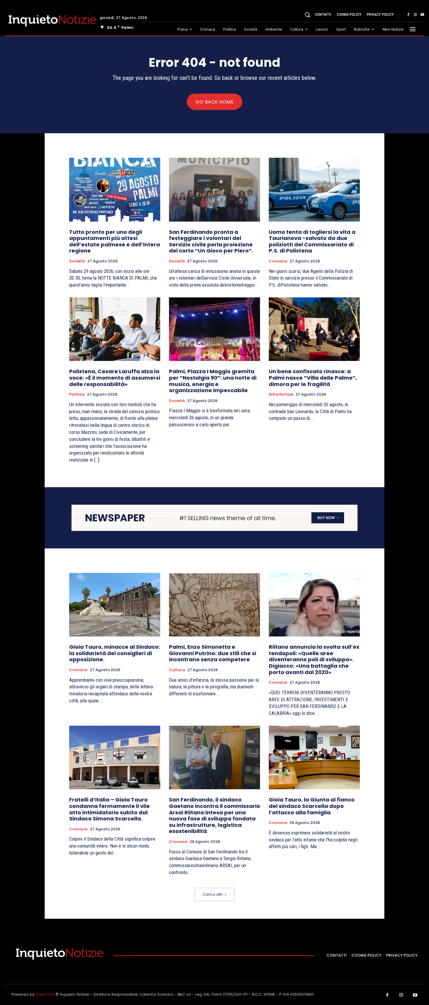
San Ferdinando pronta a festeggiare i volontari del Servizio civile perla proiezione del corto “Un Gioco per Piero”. (211, 241)
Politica (77, 394)
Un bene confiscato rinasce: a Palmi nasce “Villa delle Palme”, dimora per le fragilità (313, 377)
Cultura (177, 670)
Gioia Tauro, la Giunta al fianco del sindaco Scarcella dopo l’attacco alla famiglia (312, 806)
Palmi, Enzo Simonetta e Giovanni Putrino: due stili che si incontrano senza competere (212, 653)
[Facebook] (408, 14)
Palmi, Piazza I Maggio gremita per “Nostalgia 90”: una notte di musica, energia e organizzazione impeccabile (213, 381)
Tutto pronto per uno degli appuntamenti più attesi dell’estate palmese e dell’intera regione (114, 241)
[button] (307, 15)
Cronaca (278, 261)
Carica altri (213, 894)
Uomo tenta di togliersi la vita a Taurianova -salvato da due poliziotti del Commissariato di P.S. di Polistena (312, 241)
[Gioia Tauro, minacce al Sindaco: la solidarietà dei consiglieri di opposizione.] (114, 604)
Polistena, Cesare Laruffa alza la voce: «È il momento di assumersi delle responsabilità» (114, 377)
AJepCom (45, 994)
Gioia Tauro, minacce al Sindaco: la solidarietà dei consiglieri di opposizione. (114, 653)
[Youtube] (422, 14)
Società (77, 261)
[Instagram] (415, 14)
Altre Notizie (281, 394)
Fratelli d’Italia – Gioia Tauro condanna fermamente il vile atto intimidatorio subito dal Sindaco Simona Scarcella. (109, 809)
